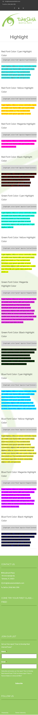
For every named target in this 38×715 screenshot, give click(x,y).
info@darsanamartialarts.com (12, 1)
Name (4, 651)
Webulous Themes (31, 712)
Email (4, 662)
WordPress (12, 712)
